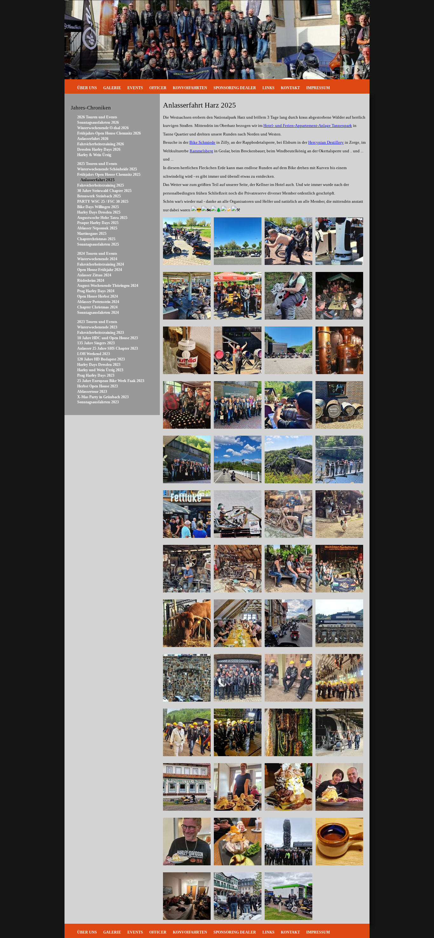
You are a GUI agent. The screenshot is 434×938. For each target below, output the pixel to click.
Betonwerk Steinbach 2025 (99, 196)
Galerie (112, 88)
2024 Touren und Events (97, 253)
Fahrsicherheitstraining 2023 (100, 332)
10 (334, 69)
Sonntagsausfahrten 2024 (98, 312)
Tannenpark (307, 125)
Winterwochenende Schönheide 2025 (107, 169)
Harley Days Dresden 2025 (98, 212)
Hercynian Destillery (326, 142)
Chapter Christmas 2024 (97, 307)
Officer (157, 88)
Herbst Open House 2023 (97, 386)
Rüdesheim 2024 (90, 280)
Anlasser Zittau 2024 (94, 275)
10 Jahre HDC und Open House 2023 (107, 338)
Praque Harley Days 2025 (98, 223)
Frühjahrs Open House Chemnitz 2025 (108, 174)
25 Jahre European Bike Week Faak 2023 (110, 381)
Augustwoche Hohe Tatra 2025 (102, 217)
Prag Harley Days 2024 (95, 291)
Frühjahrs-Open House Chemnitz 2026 (109, 133)
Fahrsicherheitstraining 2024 (100, 264)
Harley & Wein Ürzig (94, 155)
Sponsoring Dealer (235, 88)
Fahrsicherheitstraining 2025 (100, 185)
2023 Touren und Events (97, 322)
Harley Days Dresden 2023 (98, 364)
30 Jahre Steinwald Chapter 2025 (104, 190)
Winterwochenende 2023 (97, 327)
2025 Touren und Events (97, 164)
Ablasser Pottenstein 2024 (98, 302)
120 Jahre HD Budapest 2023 (101, 359)
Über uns (87, 88)
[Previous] (347, 70)
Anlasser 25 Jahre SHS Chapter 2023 (107, 348)
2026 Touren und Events (97, 117)
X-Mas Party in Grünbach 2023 (103, 397)
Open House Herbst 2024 (97, 296)
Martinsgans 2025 (91, 233)
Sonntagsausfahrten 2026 (98, 122)
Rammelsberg (201, 151)
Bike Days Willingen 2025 (98, 207)
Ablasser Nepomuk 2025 (97, 228)
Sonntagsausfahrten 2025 (98, 244)
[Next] (358, 70)
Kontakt (290, 88)
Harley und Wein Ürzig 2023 (100, 370)
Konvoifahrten (190, 88)
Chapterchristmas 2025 (96, 239)
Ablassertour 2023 (92, 391)
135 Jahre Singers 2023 (96, 343)
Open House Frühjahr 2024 (99, 270)
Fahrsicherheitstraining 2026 (100, 144)
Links (268, 88)
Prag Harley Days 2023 (95, 375)
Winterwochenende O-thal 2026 (103, 128)
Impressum (318, 88)
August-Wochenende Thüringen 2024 (107, 285)
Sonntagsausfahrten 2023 (98, 402)
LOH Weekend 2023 (93, 354)
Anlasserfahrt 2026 (92, 138)
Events (135, 88)
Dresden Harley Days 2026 (98, 149)
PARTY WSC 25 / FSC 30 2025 (102, 201)
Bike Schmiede (202, 142)
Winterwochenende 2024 (97, 259)
